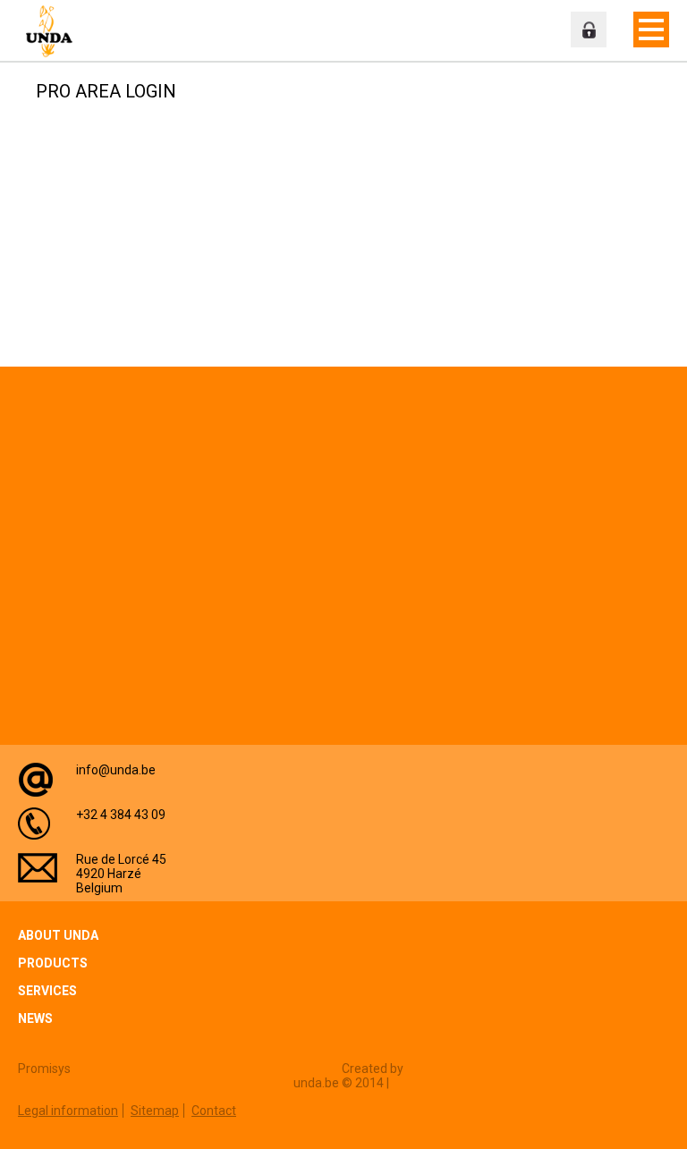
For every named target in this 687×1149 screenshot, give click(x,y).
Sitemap (155, 1110)
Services (47, 991)
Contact (213, 1110)
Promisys (44, 1068)
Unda (53, 31)
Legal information (68, 1110)
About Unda (58, 935)
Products (53, 963)
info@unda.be (116, 770)
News (35, 1018)
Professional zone (588, 29)
